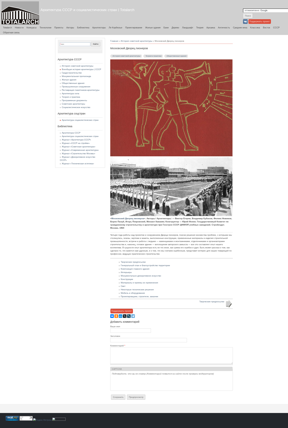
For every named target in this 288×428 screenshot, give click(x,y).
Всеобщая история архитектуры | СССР (81, 69)
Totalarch (7, 27)
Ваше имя (115, 326)
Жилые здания (152, 27)
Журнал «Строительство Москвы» (78, 153)
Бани (166, 27)
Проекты (58, 27)
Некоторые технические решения (137, 289)
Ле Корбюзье (115, 27)
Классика (255, 27)
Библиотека (83, 27)
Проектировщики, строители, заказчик (139, 296)
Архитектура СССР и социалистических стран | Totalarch (87, 9)
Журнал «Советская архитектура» (78, 146)
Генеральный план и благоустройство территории (145, 265)
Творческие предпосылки (133, 262)
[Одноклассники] (116, 316)
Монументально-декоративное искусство (141, 276)
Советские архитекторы (73, 104)
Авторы (70, 27)
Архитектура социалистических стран (80, 120)
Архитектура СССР (71, 133)
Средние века (240, 27)
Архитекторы (99, 27)
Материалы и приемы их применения (139, 282)
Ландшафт (187, 27)
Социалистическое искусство (76, 107)
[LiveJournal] (129, 316)
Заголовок (115, 336)
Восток (266, 27)
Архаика (210, 27)
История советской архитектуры (136, 41)
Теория (199, 27)
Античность (224, 27)
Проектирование (133, 27)
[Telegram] (133, 316)
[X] (124, 316)
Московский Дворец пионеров (127, 218)
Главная (114, 41)
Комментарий (117, 345)
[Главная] (20, 12)
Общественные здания (176, 56)
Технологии (45, 27)
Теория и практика (153, 56)
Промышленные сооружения (76, 86)
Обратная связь (11, 32)
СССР (276, 27)
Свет (123, 286)
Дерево (175, 27)
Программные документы (74, 100)
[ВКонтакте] (112, 316)
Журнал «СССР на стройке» (76, 143)
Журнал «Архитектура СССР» (76, 139)
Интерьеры (126, 272)
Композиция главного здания (135, 269)
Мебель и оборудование (133, 293)
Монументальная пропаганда (76, 76)
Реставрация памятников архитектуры (80, 90)
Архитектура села (70, 93)
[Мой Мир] (120, 316)
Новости (19, 27)
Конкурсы (32, 27)
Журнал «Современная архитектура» (80, 150)
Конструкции (127, 279)
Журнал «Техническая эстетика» (78, 163)
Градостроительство (72, 73)
